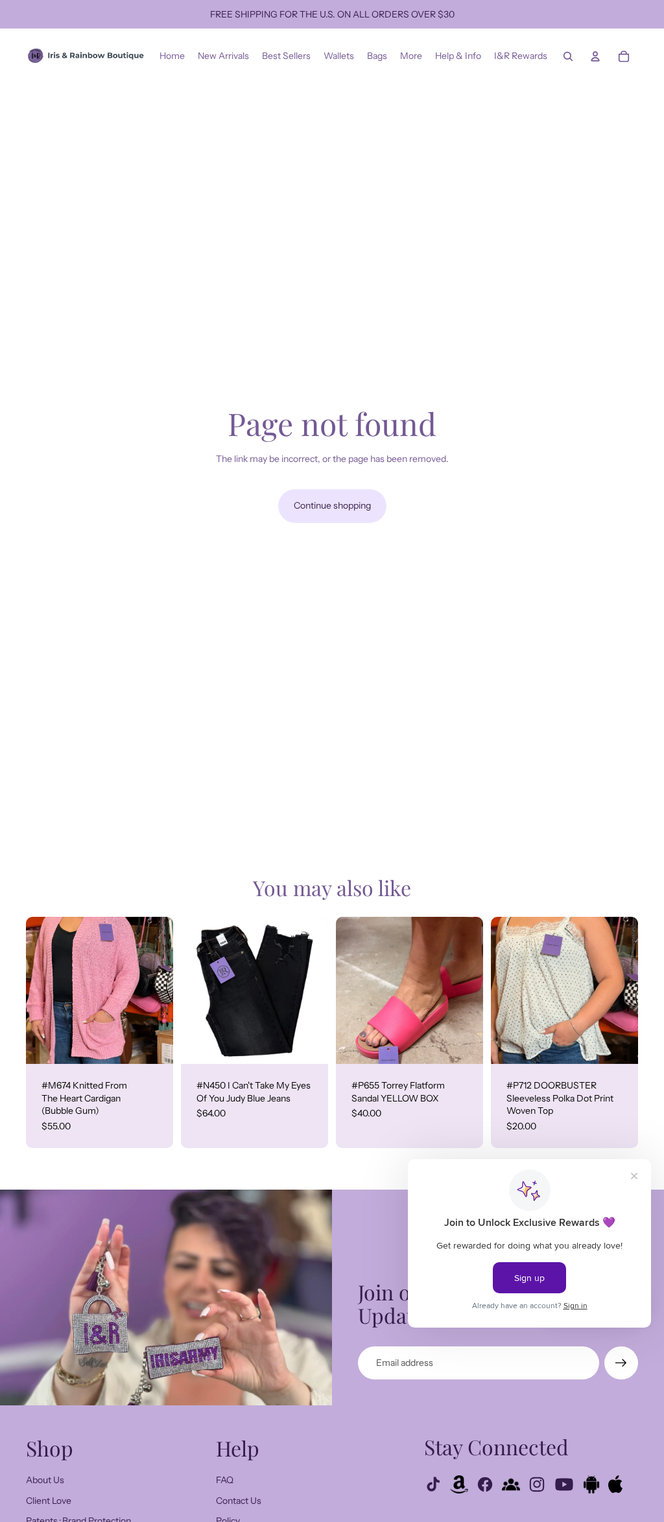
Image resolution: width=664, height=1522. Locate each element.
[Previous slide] (36, 990)
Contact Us (238, 1500)
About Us (45, 1480)
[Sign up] (621, 1363)
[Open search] (568, 56)
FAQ (224, 1480)
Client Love (48, 1500)
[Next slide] (163, 990)
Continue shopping (332, 505)
